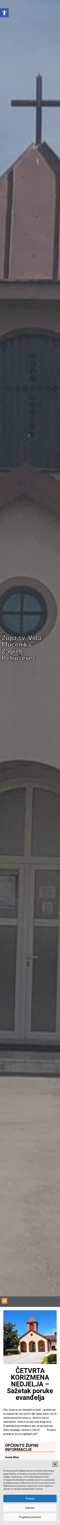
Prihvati (30, 1498)
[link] (4, 12)
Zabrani (30, 1507)
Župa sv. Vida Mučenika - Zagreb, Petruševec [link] (21, 648)
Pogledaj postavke (30, 1517)
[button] (55, 1464)
